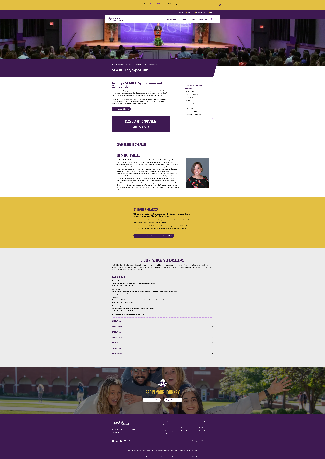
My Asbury (202, 428)
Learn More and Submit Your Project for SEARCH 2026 (154, 236)
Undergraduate (172, 19)
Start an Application (152, 400)
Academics (188, 88)
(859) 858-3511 (116, 432)
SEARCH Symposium (192, 103)
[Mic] (129, 441)
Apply (181, 12)
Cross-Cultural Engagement (193, 114)
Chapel (164, 425)
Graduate (184, 19)
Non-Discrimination (157, 450)
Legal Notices (132, 450)
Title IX (164, 434)
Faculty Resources (204, 425)
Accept (197, 456)
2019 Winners (117, 343)
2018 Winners (117, 348)
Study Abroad (190, 91)
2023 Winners (117, 326)
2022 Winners (117, 332)
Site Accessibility (167, 431)
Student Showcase (192, 111)
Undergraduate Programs (193, 85)
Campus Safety (203, 422)
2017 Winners (117, 354)
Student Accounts (186, 431)
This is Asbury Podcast (206, 431)
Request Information (173, 400)
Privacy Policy (141, 450)
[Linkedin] (121, 441)
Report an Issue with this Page (188, 450)
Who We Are (203, 19)
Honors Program (190, 97)
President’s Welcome (156, 4)
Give (211, 12)
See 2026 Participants (121, 109)
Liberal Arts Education (192, 94)
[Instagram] (117, 441)
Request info (200, 12)
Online (193, 19)
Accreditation (166, 422)
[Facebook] (113, 441)
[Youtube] (125, 441)
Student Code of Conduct (171, 450)
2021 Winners (117, 337)
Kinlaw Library (185, 428)
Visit (189, 12)
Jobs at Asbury (167, 428)
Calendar (183, 422)
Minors (188, 100)
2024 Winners (117, 321)
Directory (183, 425)
